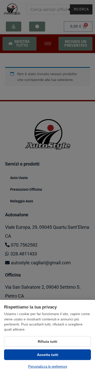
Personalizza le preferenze (47, 366)
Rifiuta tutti (47, 341)
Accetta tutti (47, 355)
